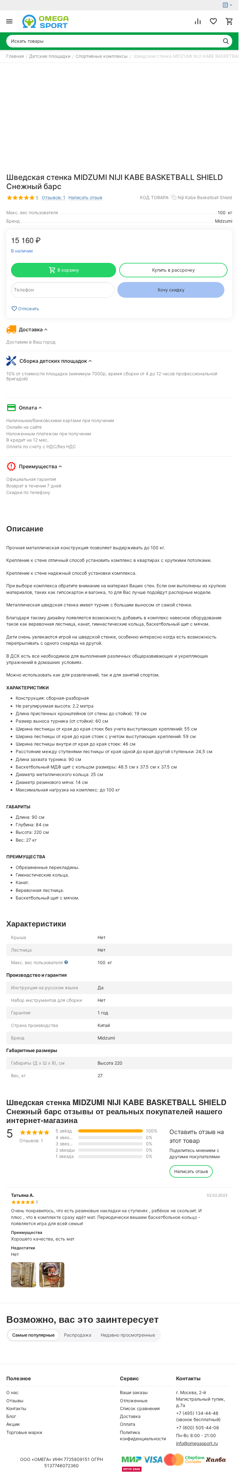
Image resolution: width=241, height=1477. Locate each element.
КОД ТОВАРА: (154, 197)
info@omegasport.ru (197, 1443)
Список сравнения (140, 1408)
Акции (12, 1424)
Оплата (127, 1424)
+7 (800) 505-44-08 (197, 1427)
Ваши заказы (134, 1392)
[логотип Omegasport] (45, 21)
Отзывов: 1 (53, 197)
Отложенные (133, 1400)
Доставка (130, 1416)
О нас (12, 1392)
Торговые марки (24, 1432)
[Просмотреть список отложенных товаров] (213, 21)
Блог (11, 1416)
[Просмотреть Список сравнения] (197, 21)
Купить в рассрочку (173, 270)
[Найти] (226, 41)
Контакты (16, 1408)
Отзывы (15, 1400)
